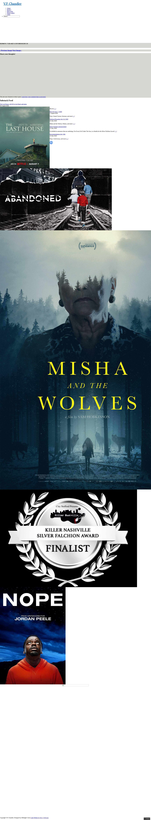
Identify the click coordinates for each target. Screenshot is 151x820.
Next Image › (17, 50)
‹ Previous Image (6, 50)
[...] (55, 108)
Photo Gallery (11, 13)
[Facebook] (51, 142)
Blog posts (10, 11)
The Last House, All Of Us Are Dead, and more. (13, 104)
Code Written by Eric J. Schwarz (39, 818)
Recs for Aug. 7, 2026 (56, 111)
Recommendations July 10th (57, 134)
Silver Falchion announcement (58, 126)
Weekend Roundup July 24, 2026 (59, 119)
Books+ (9, 10)
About (8, 8)
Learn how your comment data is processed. (34, 97)
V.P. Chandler (12, 4)
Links (8, 14)
